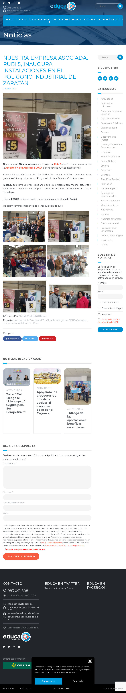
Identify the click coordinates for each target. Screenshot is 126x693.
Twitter (9, 3)
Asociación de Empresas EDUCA (31, 320)
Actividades (26, 316)
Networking (107, 209)
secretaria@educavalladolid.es (23, 613)
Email (101, 291)
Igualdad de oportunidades (108, 195)
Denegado (78, 681)
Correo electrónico (13, 502)
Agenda (76, 19)
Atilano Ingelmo (59, 320)
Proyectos (49, 20)
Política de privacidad (31, 688)
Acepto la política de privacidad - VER (109, 321)
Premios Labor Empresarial (108, 229)
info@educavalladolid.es (19, 11)
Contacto (116, 19)
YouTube (19, 3)
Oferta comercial (110, 223)
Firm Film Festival (110, 179)
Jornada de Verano (110, 200)
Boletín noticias (109, 302)
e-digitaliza (106, 152)
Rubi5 (36, 323)
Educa (23, 19)
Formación (106, 184)
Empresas (36, 19)
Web (5, 513)
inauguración (10, 323)
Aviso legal (8, 688)
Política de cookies (61, 688)
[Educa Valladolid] (63, 6)
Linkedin (4, 3)
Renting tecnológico (112, 235)
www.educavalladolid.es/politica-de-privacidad (64, 545)
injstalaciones (25, 323)
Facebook (14, 3)
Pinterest (48, 339)
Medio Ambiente (110, 205)
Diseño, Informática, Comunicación (111, 146)
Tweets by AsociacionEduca (59, 588)
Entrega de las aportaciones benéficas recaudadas (76, 420)
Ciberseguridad (109, 127)
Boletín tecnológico (112, 308)
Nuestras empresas (111, 219)
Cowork (105, 132)
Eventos (63, 19)
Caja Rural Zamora (110, 118)
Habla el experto (109, 188)
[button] (89, 660)
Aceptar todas (48, 681)
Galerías (103, 19)
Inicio (9, 19)
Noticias (89, 19)
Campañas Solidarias (111, 123)
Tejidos (104, 244)
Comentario (10, 463)
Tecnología (106, 240)
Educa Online (108, 161)
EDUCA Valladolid (78, 320)
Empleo (105, 165)
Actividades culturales (107, 105)
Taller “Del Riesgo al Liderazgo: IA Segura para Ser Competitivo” (16, 403)
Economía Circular (110, 156)
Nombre (8, 492)
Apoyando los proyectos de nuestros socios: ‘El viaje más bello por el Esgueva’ (47, 402)
